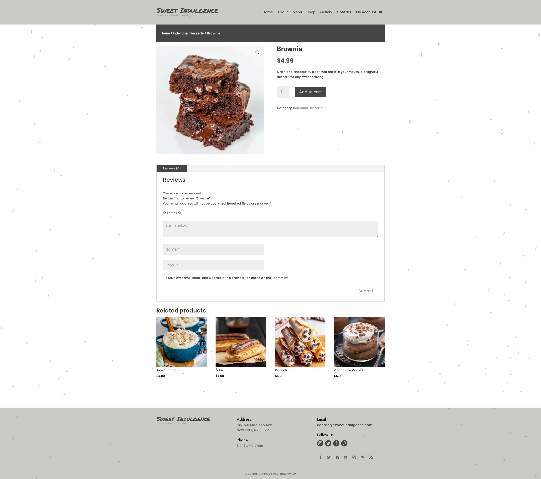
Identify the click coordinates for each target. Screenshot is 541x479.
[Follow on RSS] (371, 457)
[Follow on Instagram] (354, 457)
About (282, 12)
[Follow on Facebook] (320, 457)
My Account (366, 12)
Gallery (326, 12)
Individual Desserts (188, 33)
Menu (297, 12)
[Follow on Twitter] (328, 457)
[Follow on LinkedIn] (337, 457)
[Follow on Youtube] (345, 457)
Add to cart (310, 91)
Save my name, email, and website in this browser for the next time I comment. (228, 278)
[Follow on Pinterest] (362, 457)
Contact (344, 12)
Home (268, 12)
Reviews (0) (172, 168)
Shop (311, 12)
